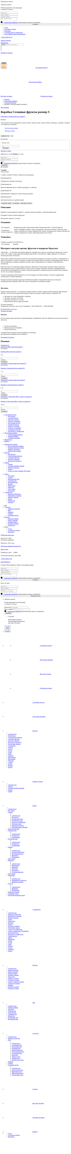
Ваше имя (7, 607)
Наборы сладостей (14, 509)
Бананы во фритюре (14, 494)
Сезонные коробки (10, 102)
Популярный (5, 107)
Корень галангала (13, 467)
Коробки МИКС (13, 436)
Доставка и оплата (10, 29)
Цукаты (6, 517)
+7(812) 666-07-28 (6, 37)
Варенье (10, 512)
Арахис (10, 477)
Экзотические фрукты (15, 456)
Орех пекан (11, 489)
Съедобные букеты (10, 414)
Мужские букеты (13, 419)
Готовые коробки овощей (16, 466)
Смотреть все (5, 345)
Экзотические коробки (15, 434)
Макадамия (11, 485)
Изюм (10, 499)
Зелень (10, 469)
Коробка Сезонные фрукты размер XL (13, 368)
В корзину (6, 148)
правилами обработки (11, 22)
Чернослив (11, 500)
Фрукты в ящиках (13, 459)
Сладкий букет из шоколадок (13, 32)
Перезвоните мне (35, 596)
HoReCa (7, 441)
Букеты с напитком (14, 421)
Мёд (9, 510)
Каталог (7, 99)
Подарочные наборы (10, 444)
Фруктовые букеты (14, 423)
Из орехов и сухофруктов (16, 431)
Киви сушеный (13, 520)
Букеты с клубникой (14, 428)
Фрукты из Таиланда (14, 461)
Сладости (7, 507)
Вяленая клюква (13, 519)
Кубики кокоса (12, 522)
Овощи (6, 462)
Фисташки (11, 490)
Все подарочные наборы (16, 446)
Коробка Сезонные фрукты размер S (12, 385)
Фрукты (7, 452)
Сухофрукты (8, 492)
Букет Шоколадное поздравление (14, 34)
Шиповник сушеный (14, 495)
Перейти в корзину (7, 53)
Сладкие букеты (13, 418)
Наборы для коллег (14, 449)
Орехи (6, 474)
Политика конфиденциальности (11, 546)
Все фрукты (12, 454)
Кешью (10, 484)
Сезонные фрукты (14, 457)
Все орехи (11, 476)
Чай (5, 505)
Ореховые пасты (13, 515)
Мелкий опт (8, 439)
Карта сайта (4, 549)
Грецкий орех (12, 481)
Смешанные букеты (14, 429)
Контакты (7, 31)
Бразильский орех (13, 479)
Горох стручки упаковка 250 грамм (19, 471)
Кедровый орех (13, 482)
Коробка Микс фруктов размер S (11, 351)
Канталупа (11, 525)
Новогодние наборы (14, 451)
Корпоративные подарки (16, 448)
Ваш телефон (8, 609)
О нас (6, 27)
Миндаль (11, 487)
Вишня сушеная (13, 497)
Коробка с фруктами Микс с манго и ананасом (15, 401)
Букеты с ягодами (13, 426)
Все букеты (11, 416)
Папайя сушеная (13, 523)
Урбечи (10, 514)
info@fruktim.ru (5, 562)
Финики (10, 502)
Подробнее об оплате (7, 337)
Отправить (35, 24)
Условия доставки (6, 311)
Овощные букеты (13, 424)
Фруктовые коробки (10, 101)
